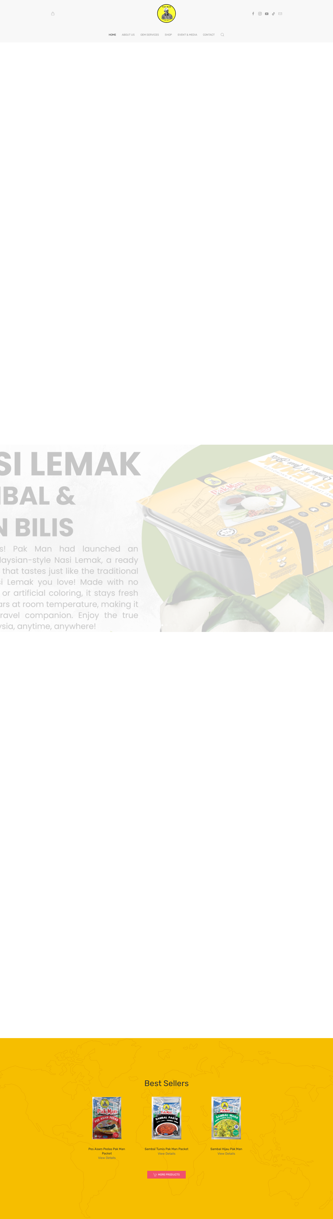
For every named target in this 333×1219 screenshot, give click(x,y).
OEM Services (149, 34)
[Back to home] (166, 13)
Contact (209, 34)
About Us (128, 34)
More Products (169, 1174)
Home (112, 34)
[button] (222, 34)
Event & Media (187, 34)
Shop (168, 34)
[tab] (158, 625)
